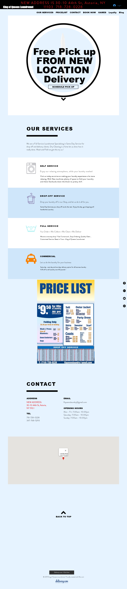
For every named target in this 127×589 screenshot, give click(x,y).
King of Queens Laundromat (18, 7)
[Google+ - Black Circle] (124, 290)
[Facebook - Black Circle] (124, 283)
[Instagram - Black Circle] (124, 306)
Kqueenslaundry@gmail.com (75, 402)
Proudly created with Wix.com (75, 577)
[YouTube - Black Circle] (124, 298)
